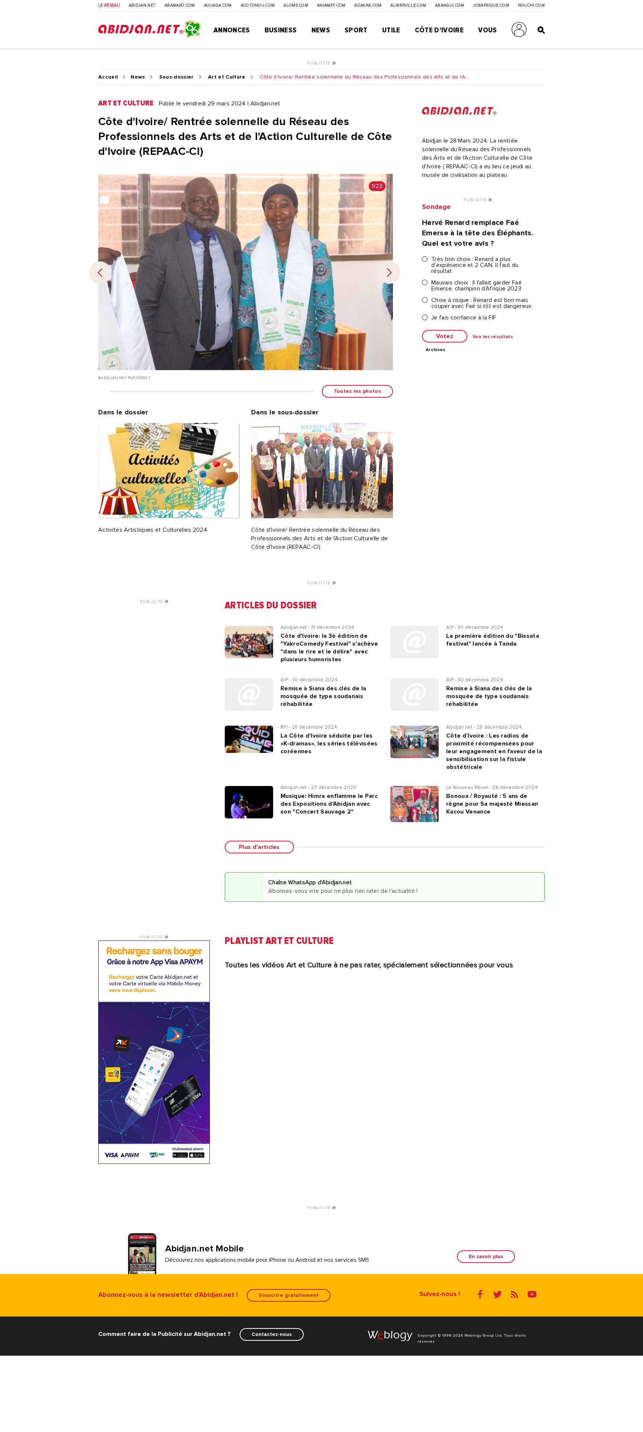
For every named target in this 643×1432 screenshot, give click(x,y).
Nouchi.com (531, 5)
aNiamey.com (331, 5)
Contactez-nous (272, 1334)
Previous (100, 272)
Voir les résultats (493, 337)
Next (389, 272)
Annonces (232, 30)
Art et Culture (226, 77)
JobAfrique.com (491, 5)
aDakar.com (367, 5)
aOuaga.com (218, 5)
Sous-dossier (176, 77)
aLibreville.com (408, 5)
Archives (436, 350)
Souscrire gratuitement (289, 1295)
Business (281, 30)
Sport (356, 30)
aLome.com (296, 5)
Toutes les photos (357, 391)
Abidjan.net (142, 5)
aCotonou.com (258, 5)
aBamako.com (179, 5)
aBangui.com (449, 5)
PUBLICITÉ (319, 63)
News (320, 30)
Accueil (108, 77)
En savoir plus (486, 1256)
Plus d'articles (259, 847)
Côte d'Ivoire (439, 30)
